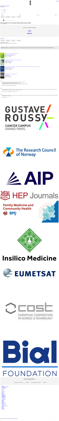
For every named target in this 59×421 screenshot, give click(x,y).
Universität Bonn (2, 38)
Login (4, 9)
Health (3, 400)
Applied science (4, 403)
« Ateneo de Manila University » (9, 61)
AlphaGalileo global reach (5, 386)
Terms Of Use (10, 418)
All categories (3, 399)
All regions (3, 391)
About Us (3, 406)
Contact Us (3, 408)
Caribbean (3, 393)
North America (4, 396)
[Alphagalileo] (2, 6)
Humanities (3, 402)
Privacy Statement (15, 418)
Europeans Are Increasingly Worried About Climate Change (11, 53)
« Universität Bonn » (7, 75)
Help (2, 407)
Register (5, 10)
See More (57, 1)
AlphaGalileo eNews (4, 405)
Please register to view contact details (9, 20)
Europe (3, 394)
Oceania (3, 397)
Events (3, 409)
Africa (3, 392)
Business (3, 404)
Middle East (3, 395)
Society (3, 401)
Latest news (3, 387)
